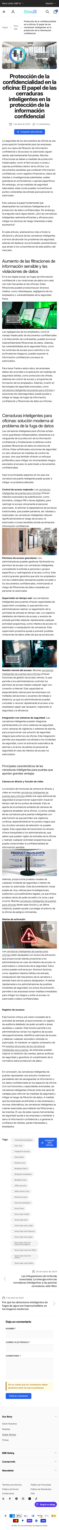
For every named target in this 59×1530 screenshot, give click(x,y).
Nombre (11, 1328)
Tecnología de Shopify (39, 1525)
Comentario (13, 1356)
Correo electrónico (18, 1342)
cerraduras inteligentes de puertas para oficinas (27, 390)
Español (49, 3)
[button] (4, 12)
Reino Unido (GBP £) (11, 3)
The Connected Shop (25, 1525)
